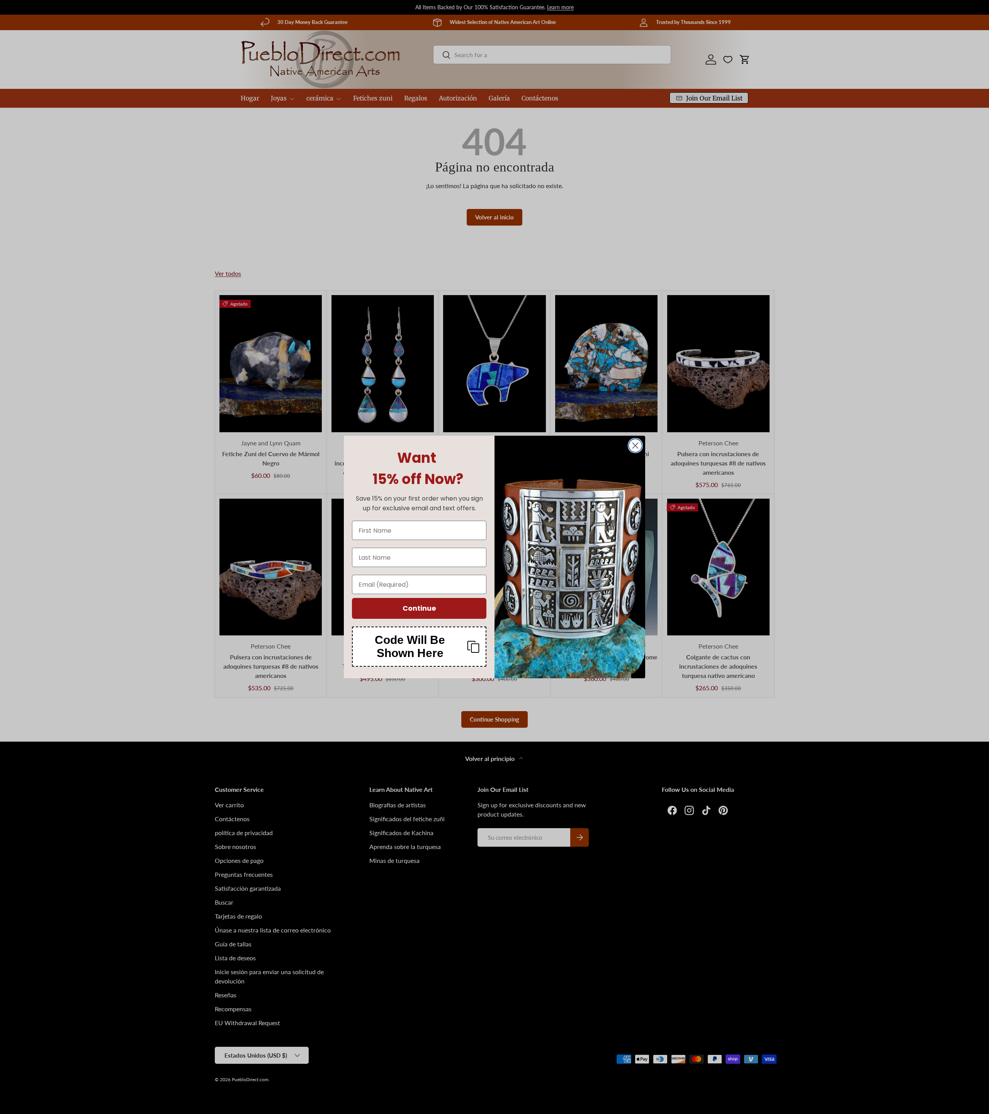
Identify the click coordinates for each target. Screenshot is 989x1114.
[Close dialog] (635, 445)
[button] (419, 647)
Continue (419, 608)
